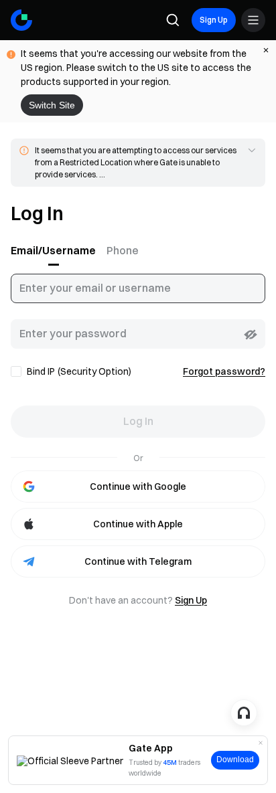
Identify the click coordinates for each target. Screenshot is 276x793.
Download (235, 759)
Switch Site (52, 105)
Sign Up (214, 20)
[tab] (56, 251)
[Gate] (21, 20)
